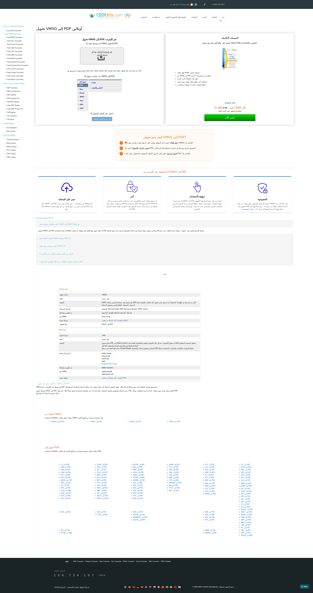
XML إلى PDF (102, 467)
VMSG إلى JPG (135, 422)
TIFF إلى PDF (174, 480)
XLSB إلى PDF (102, 515)
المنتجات (194, 17)
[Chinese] (175, 587)
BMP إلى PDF (174, 477)
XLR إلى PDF (246, 480)
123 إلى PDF (65, 485)
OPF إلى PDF (246, 533)
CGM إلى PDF (66, 493)
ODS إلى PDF (66, 512)
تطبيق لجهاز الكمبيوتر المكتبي (176, 17)
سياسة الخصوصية (247, 209)
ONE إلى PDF (210, 512)
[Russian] (150, 587)
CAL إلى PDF (209, 467)
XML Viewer (11, 157)
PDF (81, 85)
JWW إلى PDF (210, 486)
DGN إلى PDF (210, 483)
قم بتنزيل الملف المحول (102, 119)
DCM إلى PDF (246, 467)
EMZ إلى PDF (210, 480)
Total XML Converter (14, 55)
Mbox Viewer (12, 147)
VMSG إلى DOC (96, 422)
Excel (82, 93)
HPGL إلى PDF (102, 488)
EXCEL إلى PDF (247, 509)
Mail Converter (104, 561)
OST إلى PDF (66, 477)
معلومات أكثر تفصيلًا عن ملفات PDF (114, 378)
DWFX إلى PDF (246, 486)
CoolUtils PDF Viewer (109, 364)
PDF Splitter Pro (13, 98)
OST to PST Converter (15, 69)
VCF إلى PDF (138, 483)
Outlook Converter (91, 561)
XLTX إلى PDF (66, 490)
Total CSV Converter (14, 51)
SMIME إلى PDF (211, 533)
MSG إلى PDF (138, 488)
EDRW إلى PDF (210, 494)
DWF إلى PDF (138, 470)
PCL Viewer (11, 150)
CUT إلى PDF (210, 488)
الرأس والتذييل (97, 88)
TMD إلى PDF (246, 525)
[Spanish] (130, 587)
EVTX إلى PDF (174, 488)
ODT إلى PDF (246, 475)
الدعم (205, 17)
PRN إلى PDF (174, 470)
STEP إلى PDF (246, 491)
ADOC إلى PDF (138, 475)
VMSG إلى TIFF (174, 422)
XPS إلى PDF (102, 493)
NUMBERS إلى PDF (140, 517)
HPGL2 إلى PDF (102, 498)
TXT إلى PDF (174, 467)
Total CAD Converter (14, 48)
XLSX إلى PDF (102, 472)
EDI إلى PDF (245, 496)
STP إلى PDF (246, 494)
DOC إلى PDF (210, 517)
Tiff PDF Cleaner (13, 102)
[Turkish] (163, 587)
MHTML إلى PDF (139, 480)
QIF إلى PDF (245, 499)
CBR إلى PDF (66, 467)
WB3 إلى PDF (102, 475)
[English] (125, 587)
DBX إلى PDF (246, 530)
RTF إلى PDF (209, 520)
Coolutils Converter (14, 31)
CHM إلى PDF (66, 472)
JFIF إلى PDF (138, 496)
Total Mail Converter (14, 58)
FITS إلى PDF (102, 483)
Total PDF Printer (13, 105)
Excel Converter (141, 561)
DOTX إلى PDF (246, 512)
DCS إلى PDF (102, 477)
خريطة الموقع (84, 587)
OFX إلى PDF (246, 502)
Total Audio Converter (15, 76)
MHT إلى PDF (138, 493)
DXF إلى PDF (246, 472)
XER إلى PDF (174, 490)
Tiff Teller (10, 119)
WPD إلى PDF (246, 520)
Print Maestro (12, 128)
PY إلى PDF (245, 528)
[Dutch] (142, 587)
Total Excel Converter (15, 44)
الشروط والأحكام (60, 587)
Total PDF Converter (14, 37)
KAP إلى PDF (66, 488)
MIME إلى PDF (210, 530)
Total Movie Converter (15, 79)
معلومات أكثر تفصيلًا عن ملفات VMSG (115, 320)
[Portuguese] (134, 587)
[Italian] (146, 587)
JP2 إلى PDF (209, 477)
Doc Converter (116, 561)
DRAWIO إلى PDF (175, 483)
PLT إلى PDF (245, 488)
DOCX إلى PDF (102, 496)
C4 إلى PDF (65, 464)
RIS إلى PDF (173, 485)
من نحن (221, 18)
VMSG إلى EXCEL (58, 422)
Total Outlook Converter (16, 62)
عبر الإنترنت (156, 17)
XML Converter (154, 561)
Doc (81, 89)
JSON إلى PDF (174, 464)
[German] (138, 587)
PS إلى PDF (209, 475)
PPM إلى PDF (210, 472)
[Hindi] (167, 587)
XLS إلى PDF (101, 470)
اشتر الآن (230, 117)
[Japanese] (179, 587)
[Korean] (171, 587)
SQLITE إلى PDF (139, 520)
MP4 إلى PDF (102, 480)
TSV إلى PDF (65, 498)
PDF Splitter (11, 95)
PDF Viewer (11, 154)
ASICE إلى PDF (246, 535)
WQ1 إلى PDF (246, 470)
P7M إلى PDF (138, 490)
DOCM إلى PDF (246, 515)
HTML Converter (128, 561)
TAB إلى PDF (101, 512)
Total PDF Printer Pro (15, 109)
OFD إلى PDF (210, 515)
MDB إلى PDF (138, 512)
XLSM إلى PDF (102, 464)
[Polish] (154, 587)
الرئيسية (144, 17)
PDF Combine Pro (14, 91)
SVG (81, 104)
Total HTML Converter (13, 34)
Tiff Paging (11, 112)
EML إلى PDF (138, 485)
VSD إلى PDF (210, 470)
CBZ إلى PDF (65, 470)
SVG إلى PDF (66, 496)
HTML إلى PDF (138, 472)
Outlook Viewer (13, 140)
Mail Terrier (11, 131)
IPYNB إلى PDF (66, 533)
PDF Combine (12, 88)
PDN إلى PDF (138, 498)
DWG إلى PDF (246, 483)
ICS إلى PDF (245, 507)
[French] (159, 587)
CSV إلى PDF (102, 485)
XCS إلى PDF (210, 491)
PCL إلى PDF (209, 464)
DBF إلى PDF (101, 490)
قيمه (164, 274)
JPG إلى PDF (174, 475)
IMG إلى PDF (137, 467)
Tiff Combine (12, 116)
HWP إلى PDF (246, 517)
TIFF (82, 108)
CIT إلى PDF (245, 464)
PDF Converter (78, 561)
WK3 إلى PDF (66, 483)
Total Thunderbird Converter (17, 65)
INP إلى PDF (65, 530)
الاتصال (214, 17)
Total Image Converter (15, 72)
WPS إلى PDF (246, 522)
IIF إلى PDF (245, 504)
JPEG (82, 97)
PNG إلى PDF (174, 472)
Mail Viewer (11, 143)
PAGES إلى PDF (139, 515)
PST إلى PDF (65, 475)
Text (81, 101)
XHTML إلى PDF (139, 477)
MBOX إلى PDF (66, 480)
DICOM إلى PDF (139, 464)
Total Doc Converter (14, 41)
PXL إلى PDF (246, 477)
